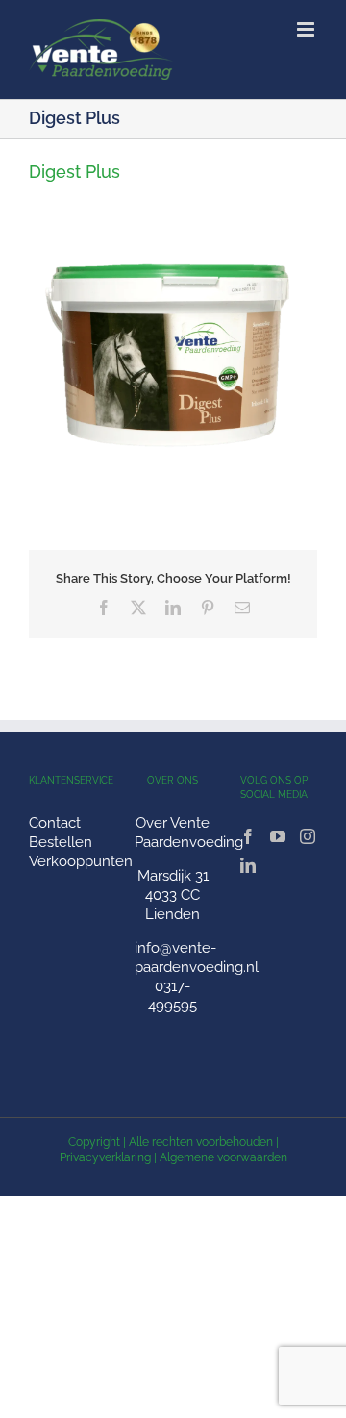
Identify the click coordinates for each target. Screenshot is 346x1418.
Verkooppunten (81, 861)
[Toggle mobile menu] (307, 29)
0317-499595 (172, 996)
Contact (55, 823)
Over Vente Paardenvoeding (189, 832)
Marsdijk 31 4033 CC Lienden (173, 895)
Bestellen (60, 842)
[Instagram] (307, 836)
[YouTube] (277, 836)
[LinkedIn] (248, 865)
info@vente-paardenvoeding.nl (197, 957)
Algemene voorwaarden (223, 1157)
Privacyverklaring (105, 1157)
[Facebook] (248, 836)
